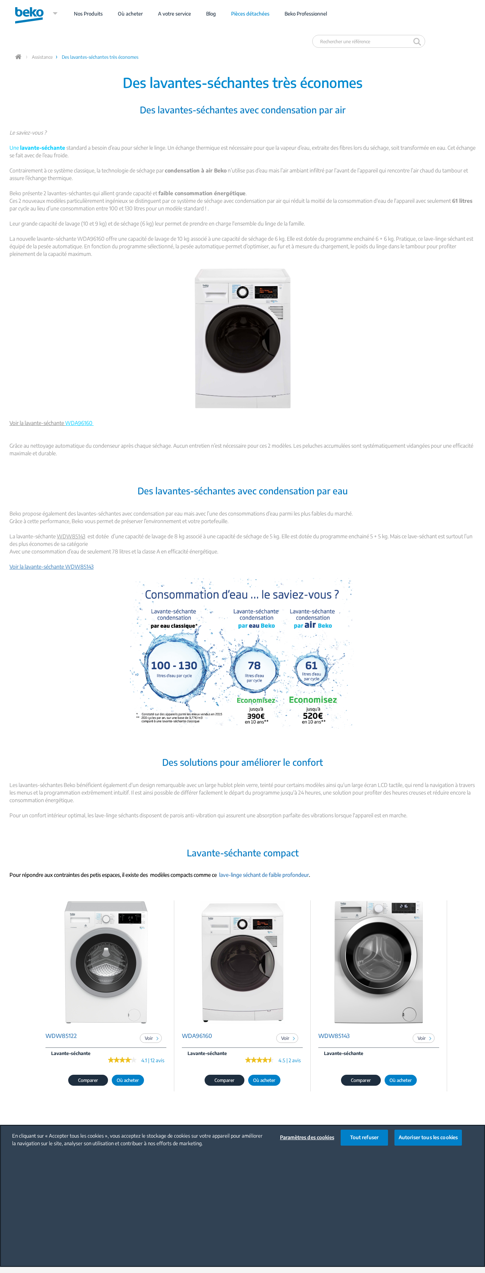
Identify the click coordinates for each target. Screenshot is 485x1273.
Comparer (88, 1080)
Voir (149, 1038)
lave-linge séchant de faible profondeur (264, 875)
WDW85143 (334, 1036)
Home (19, 56)
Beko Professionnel (306, 14)
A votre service (174, 14)
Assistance (42, 57)
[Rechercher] (418, 41)
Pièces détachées (250, 14)
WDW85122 (61, 1036)
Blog (211, 14)
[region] (242, 1196)
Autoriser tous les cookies (428, 1137)
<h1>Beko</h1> (36, 13)
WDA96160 (197, 1036)
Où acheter (130, 14)
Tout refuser (364, 1137)
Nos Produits (88, 14)
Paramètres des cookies (307, 1137)
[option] (106, 996)
